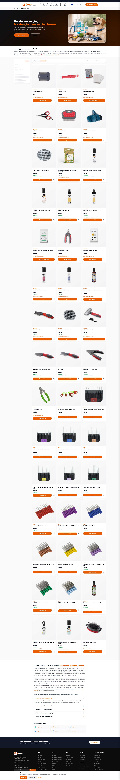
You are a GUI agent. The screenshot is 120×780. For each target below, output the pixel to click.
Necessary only (32, 777)
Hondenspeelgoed (19, 68)
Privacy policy (97, 767)
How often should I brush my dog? (44, 698)
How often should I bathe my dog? (44, 716)
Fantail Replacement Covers (85, 769)
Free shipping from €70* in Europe (42, 1)
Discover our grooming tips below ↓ (50, 54)
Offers (95, 765)
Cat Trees (54, 755)
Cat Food (54, 769)
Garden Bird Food (69, 763)
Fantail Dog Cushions (84, 766)
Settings (39, 777)
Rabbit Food (82, 755)
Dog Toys (40, 765)
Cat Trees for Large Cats (57, 757)
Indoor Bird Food (69, 757)
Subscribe (32, 769)
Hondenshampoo (19, 66)
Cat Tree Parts (55, 761)
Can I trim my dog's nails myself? (44, 705)
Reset (27, 61)
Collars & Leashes (41, 767)
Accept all (23, 777)
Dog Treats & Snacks (42, 763)
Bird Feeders (68, 759)
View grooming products (22, 35)
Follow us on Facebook (19, 762)
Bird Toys (68, 765)
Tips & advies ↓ (35, 35)
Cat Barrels (54, 763)
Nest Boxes (68, 761)
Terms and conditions (98, 769)
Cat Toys (53, 767)
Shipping (96, 761)
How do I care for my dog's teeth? (44, 709)
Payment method (97, 759)
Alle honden (17, 70)
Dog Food (40, 761)
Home (15, 8)
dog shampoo (21, 54)
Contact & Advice (97, 755)
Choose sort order (90, 60)
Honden (18, 8)
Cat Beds (54, 765)
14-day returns (97, 763)
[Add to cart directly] (53, 100)
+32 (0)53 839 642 (18, 760)
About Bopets (97, 757)
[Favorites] (83, 4)
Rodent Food (82, 757)
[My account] (80, 4)
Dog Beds (40, 755)
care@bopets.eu (25, 760)
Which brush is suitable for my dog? (45, 713)
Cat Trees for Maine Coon (57, 759)
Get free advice (94, 742)
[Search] (77, 4)
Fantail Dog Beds (41, 759)
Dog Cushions (40, 757)
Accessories (82, 759)
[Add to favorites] (54, 67)
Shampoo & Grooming (42, 769)
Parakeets (68, 755)
